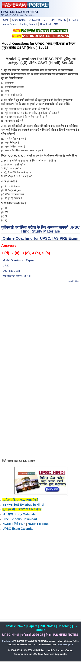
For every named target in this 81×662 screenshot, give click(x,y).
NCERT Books (38, 523)
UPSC (6, 265)
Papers (30, 260)
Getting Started (28, 24)
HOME (5, 20)
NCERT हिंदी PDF (13, 523)
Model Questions (13, 260)
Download (45, 24)
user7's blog (73, 281)
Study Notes (19, 20)
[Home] (25, 6)
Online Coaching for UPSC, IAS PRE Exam (40, 238)
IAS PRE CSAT (11, 270)
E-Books (74, 20)
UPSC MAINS (58, 20)
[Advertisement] (40, 326)
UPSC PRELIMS (38, 20)
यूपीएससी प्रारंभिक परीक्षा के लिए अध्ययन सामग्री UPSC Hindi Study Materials (40, 229)
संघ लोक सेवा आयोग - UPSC (17, 276)
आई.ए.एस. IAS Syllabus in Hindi (23, 504)
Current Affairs (9, 24)
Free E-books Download (19, 519)
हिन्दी (56, 24)
